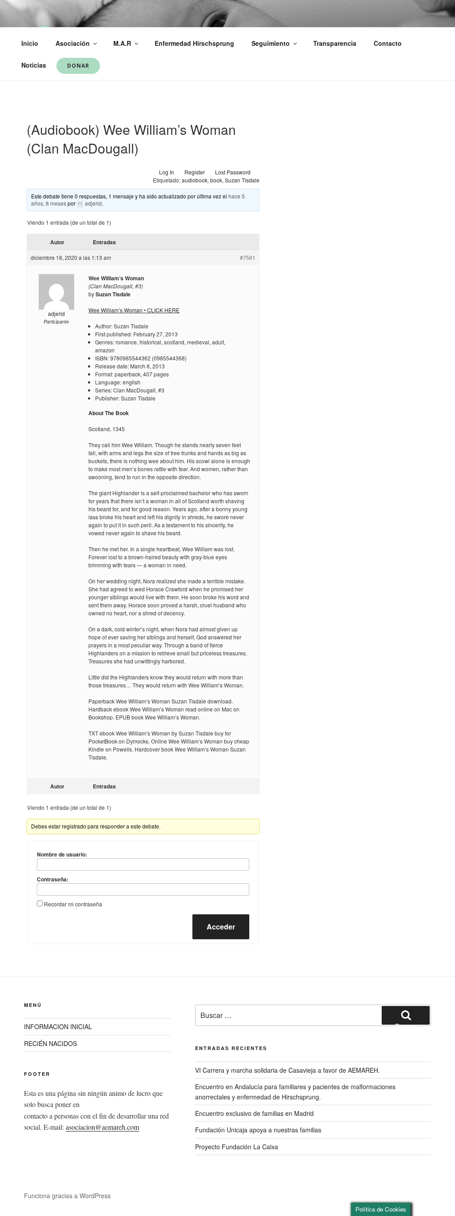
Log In (166, 172)
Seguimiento (270, 43)
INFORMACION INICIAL (58, 1026)
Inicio (29, 43)
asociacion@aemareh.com (102, 1126)
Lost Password (233, 172)
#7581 (247, 257)
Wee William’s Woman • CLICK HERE (134, 310)
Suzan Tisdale (242, 180)
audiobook (195, 180)
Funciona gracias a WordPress (67, 1195)
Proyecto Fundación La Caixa (236, 1146)
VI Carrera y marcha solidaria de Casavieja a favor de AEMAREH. (287, 1070)
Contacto (388, 43)
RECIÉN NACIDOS (50, 1043)
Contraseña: (52, 879)
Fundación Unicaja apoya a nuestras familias (258, 1129)
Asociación (73, 43)
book (216, 180)
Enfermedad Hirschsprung (194, 43)
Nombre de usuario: (62, 854)
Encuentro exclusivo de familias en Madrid (254, 1113)
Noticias (33, 65)
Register (194, 172)
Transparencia (334, 43)
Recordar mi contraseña (73, 904)
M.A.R (122, 43)
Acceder (221, 926)
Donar (78, 65)
